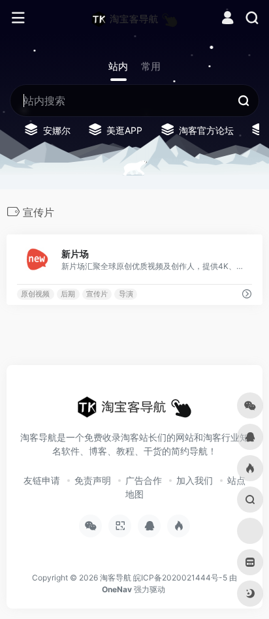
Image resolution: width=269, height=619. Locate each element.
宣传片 (97, 294)
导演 (126, 294)
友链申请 (42, 480)
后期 (68, 294)
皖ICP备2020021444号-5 (180, 577)
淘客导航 (115, 577)
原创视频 (35, 294)
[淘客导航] (134, 18)
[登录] (227, 19)
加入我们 (194, 480)
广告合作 (143, 480)
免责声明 (92, 480)
